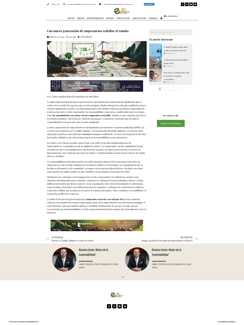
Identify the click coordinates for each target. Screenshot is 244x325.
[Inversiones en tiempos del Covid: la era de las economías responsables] (155, 75)
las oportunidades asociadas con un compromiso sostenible (82, 115)
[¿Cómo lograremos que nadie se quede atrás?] (155, 62)
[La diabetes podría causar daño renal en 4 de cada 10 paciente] (155, 50)
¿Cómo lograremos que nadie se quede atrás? (176, 61)
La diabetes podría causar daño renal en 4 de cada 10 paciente (175, 48)
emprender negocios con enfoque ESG (105, 199)
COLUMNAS (86, 37)
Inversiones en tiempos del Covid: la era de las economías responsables (176, 76)
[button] (48, 259)
